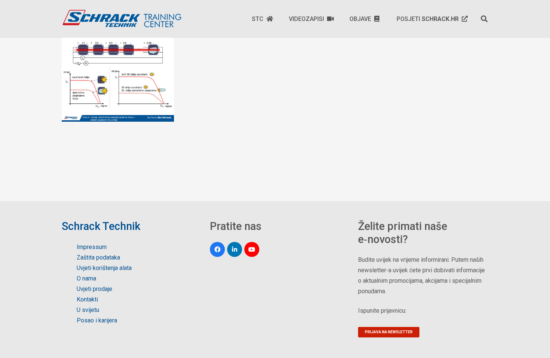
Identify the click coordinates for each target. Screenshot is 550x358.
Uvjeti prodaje (94, 288)
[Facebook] (217, 249)
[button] (484, 18)
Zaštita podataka (98, 257)
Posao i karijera (97, 320)
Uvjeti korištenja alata (104, 267)
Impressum (92, 247)
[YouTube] (251, 249)
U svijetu (88, 309)
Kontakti (87, 299)
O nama (86, 278)
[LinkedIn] (234, 249)
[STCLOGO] (121, 18)
